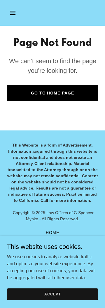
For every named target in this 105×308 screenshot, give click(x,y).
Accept (52, 294)
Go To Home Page (52, 93)
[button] (17, 13)
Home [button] (52, 232)
